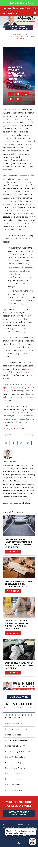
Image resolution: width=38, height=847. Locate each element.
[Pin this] (11, 99)
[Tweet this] (18, 94)
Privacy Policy (29, 827)
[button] (4, 707)
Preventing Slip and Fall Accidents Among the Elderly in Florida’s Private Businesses (18, 624)
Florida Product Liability (15, 757)
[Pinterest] (18, 843)
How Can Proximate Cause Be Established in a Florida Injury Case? (19, 584)
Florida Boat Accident (14, 779)
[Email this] (6, 443)
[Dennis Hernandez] (19, 454)
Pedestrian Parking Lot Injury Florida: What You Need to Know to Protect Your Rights (19, 543)
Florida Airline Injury (13, 790)
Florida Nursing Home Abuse (17, 751)
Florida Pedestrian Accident (17, 740)
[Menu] (35, 13)
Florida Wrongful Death (15, 746)
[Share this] (11, 94)
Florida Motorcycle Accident (17, 729)
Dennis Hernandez (11, 461)
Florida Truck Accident (14, 734)
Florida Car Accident (13, 723)
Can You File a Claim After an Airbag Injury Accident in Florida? (19, 665)
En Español (17, 827)
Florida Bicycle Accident (15, 768)
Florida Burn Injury (13, 762)
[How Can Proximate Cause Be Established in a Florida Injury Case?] (19, 567)
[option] (19, 705)
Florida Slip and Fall (13, 773)
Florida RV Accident (13, 784)
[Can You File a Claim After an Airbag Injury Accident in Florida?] (19, 649)
